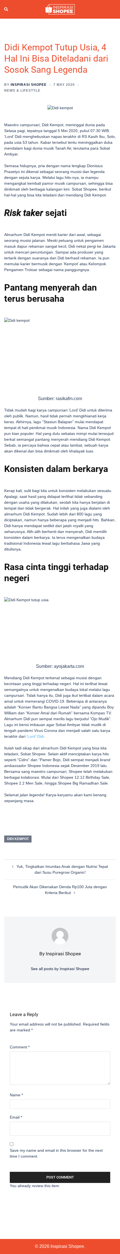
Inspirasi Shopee (29, 85)
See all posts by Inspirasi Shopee (60, 968)
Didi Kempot (18, 839)
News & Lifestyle (22, 90)
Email (16, 1117)
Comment (20, 1047)
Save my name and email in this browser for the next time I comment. (56, 1153)
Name (16, 1095)
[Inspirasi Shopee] (60, 9)
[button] (6, 9)
